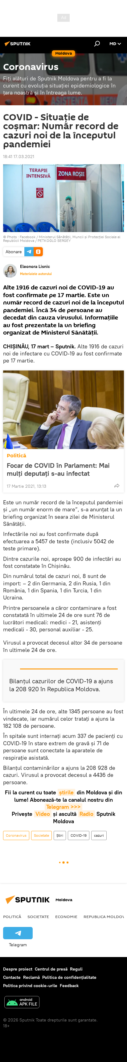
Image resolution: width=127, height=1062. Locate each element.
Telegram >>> (63, 806)
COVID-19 (79, 835)
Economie (66, 916)
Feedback (69, 985)
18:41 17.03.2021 (18, 156)
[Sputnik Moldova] (18, 46)
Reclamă (31, 977)
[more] (117, 485)
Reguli (76, 969)
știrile (66, 792)
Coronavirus (16, 835)
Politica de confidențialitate (69, 977)
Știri (59, 835)
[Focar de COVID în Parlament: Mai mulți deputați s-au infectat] (63, 409)
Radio (86, 813)
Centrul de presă (51, 969)
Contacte (12, 977)
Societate (41, 835)
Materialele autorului (36, 274)
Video (42, 813)
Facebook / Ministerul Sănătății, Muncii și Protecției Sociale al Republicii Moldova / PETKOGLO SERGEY (61, 238)
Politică (16, 455)
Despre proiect (17, 969)
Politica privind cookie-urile (30, 985)
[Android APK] (22, 1003)
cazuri (99, 835)
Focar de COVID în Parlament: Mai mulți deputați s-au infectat (58, 469)
